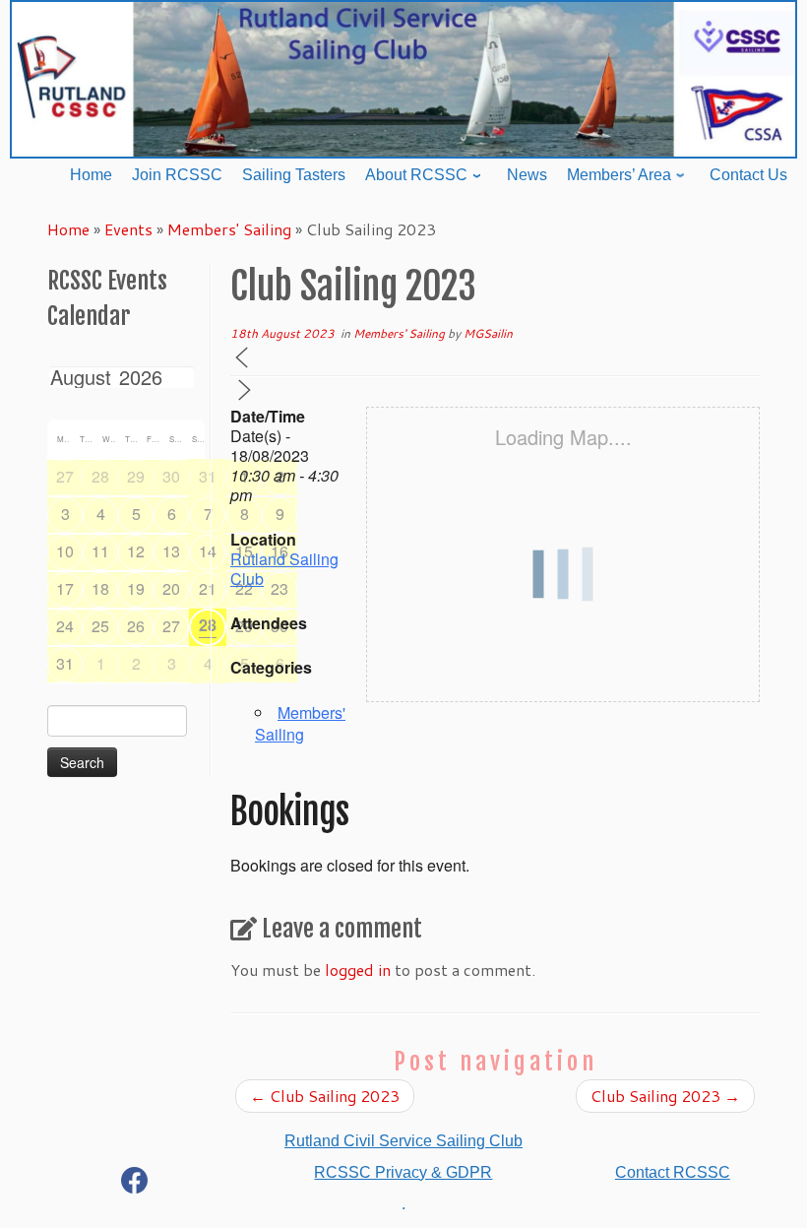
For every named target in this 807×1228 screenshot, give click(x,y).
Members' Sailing (229, 229)
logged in (358, 969)
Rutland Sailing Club (284, 569)
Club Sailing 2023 (325, 1095)
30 (171, 476)
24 (65, 625)
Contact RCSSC (672, 1172)
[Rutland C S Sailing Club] (135, 1184)
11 (100, 551)
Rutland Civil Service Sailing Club (403, 1140)
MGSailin (488, 333)
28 (100, 476)
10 (65, 551)
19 (136, 588)
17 (65, 588)
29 (136, 476)
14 (208, 551)
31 (208, 476)
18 (100, 588)
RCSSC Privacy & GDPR (403, 1172)
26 (136, 625)
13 (171, 551)
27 (65, 476)
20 (171, 588)
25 (100, 625)
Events (128, 229)
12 (136, 551)
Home (68, 229)
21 (208, 588)
